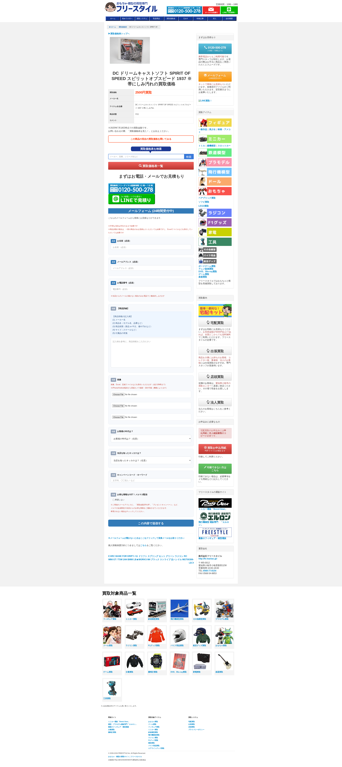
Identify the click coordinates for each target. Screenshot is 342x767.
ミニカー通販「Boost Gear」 (119, 722)
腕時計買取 (112, 732)
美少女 (212, 129)
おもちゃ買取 (153, 722)
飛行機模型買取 (154, 735)
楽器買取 (203, 277)
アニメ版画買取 (206, 269)
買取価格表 (171, 18)
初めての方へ (127, 18)
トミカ (202, 146)
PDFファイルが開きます (215, 449)
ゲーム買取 (204, 274)
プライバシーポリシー (196, 730)
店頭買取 (191, 727)
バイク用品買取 (154, 746)
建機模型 (211, 146)
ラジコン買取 (153, 738)
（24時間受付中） (216, 76)
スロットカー (224, 146)
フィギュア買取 (154, 727)
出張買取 (191, 724)
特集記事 (200, 18)
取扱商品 (156, 18)
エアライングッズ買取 (156, 748)
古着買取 (111, 730)
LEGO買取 (204, 206)
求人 (214, 18)
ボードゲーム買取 (207, 266)
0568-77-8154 (209, 571)
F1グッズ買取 (153, 740)
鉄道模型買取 (153, 732)
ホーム (112, 18)
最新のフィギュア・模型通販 (118, 727)
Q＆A (185, 18)
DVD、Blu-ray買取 (208, 271)
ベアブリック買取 (207, 198)
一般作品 (203, 129)
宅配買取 (191, 722)
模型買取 (151, 743)
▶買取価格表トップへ (119, 33)
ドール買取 (152, 724)
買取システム (142, 18)
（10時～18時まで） (216, 48)
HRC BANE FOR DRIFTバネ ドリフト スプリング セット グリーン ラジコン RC (148, 556)
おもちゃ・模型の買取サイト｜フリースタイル (125, 757)
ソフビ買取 (204, 202)
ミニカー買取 (153, 730)
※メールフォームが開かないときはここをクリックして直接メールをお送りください (146, 538)
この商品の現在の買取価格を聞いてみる (151, 139)
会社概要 (229, 18)
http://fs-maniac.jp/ (208, 559)
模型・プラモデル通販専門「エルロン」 (122, 724)
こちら (143, 545)
